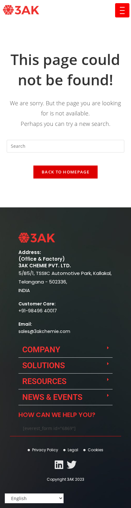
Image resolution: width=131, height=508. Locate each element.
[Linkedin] (59, 465)
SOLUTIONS (43, 365)
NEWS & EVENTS (52, 397)
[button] (65, 350)
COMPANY (41, 349)
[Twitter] (72, 465)
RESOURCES (44, 381)
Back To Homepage (65, 172)
